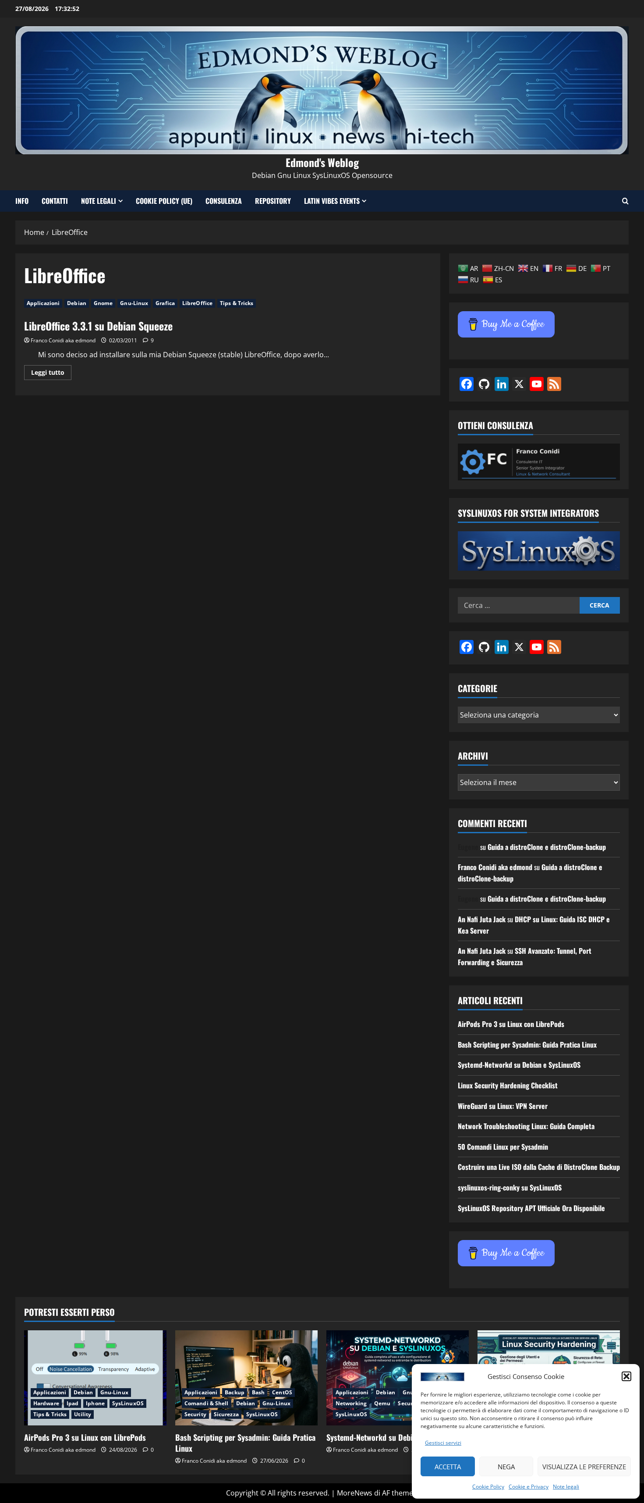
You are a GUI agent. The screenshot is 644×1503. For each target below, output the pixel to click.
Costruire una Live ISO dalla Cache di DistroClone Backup (539, 1167)
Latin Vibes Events (332, 200)
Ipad (72, 1403)
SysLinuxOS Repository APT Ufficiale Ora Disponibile (531, 1208)
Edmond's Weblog (322, 162)
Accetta (448, 1466)
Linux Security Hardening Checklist (508, 1085)
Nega (506, 1466)
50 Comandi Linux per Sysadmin (503, 1146)
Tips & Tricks (236, 303)
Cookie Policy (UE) (164, 200)
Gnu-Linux (134, 303)
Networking (351, 1403)
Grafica (165, 303)
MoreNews (354, 1493)
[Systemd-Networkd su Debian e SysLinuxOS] (397, 1377)
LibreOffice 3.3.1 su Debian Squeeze (98, 326)
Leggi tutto (51, 374)
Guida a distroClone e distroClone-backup (547, 847)
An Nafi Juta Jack (482, 919)
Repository (273, 200)
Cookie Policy (488, 1486)
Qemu (382, 1403)
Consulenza (223, 200)
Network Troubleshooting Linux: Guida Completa (526, 1126)
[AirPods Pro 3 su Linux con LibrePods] (95, 1377)
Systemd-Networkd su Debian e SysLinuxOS (519, 1064)
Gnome (103, 303)
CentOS (282, 1392)
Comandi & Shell (206, 1403)
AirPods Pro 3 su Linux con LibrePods (511, 1024)
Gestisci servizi (443, 1442)
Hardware (46, 1403)
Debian (76, 303)
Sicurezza (226, 1414)
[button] (626, 1376)
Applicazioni (43, 303)
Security (195, 1414)
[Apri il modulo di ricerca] (625, 201)
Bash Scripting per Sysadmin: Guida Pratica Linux (527, 1044)
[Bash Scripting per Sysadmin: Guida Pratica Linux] (246, 1377)
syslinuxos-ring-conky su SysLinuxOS (510, 1187)
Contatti (55, 200)
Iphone (95, 1403)
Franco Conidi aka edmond (63, 340)
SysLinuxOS (128, 1403)
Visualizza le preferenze (584, 1466)
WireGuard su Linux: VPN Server (503, 1106)
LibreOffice (197, 303)
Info (21, 200)
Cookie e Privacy (528, 1486)
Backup (234, 1392)
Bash (258, 1392)
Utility (82, 1414)
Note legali (566, 1486)
